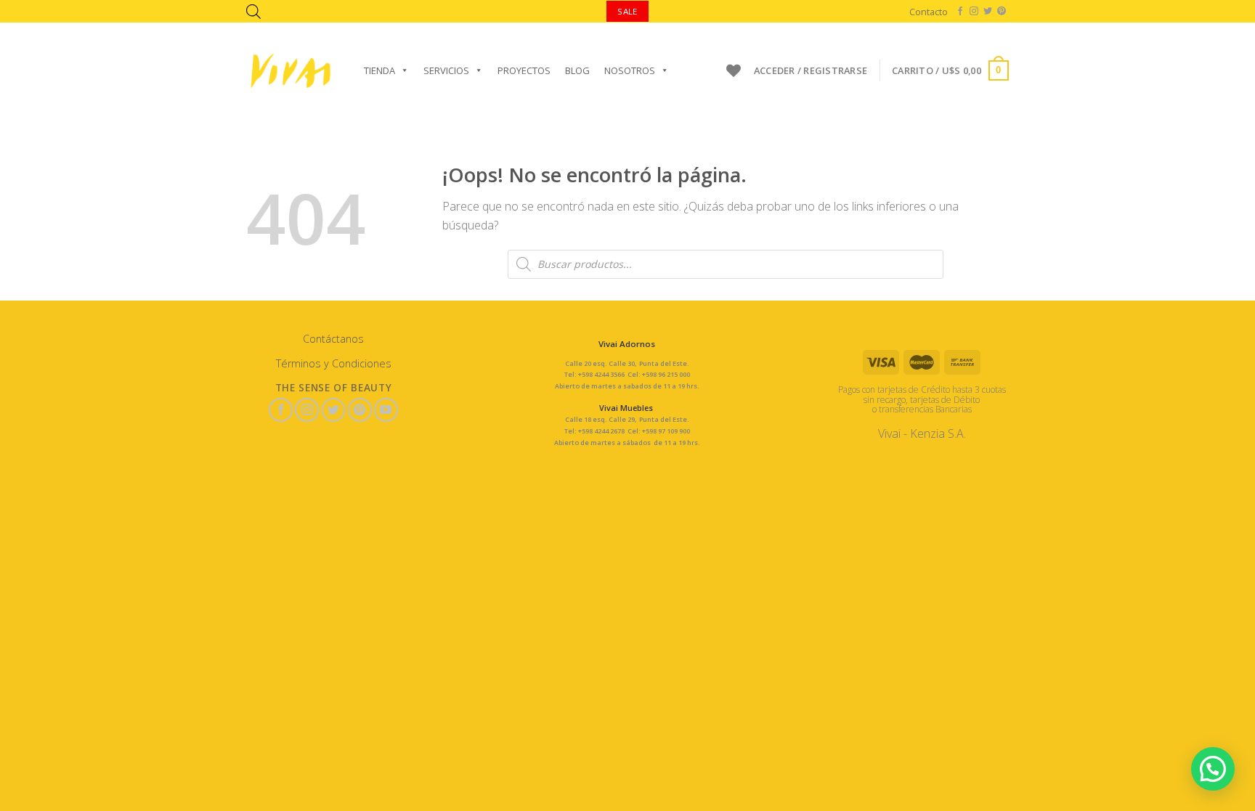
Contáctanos (333, 339)
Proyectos (524, 70)
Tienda (379, 70)
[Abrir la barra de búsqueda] (253, 11)
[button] (1213, 769)
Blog (577, 70)
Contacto (928, 11)
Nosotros (629, 70)
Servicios (446, 70)
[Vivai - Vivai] (290, 71)
